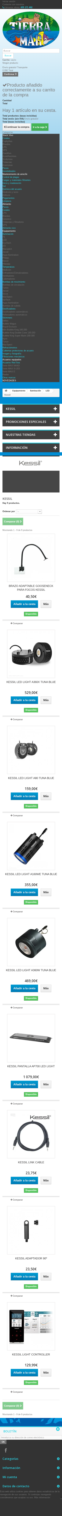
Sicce (5, 294)
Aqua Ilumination (10, 255)
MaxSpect (7, 297)
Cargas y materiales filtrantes (16, 180)
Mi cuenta (9, 1477)
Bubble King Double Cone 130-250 (18, 332)
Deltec (5, 320)
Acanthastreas (9, 156)
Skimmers (7, 317)
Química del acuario (12, 189)
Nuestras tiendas (20, 435)
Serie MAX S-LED (11, 368)
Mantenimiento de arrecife (14, 174)
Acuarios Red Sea (11, 362)
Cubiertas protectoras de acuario (18, 350)
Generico (6, 219)
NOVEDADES (9, 380)
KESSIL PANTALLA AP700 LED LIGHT (31, 1066)
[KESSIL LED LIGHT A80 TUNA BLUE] (31, 750)
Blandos (6, 144)
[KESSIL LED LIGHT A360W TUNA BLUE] (31, 942)
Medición (6, 270)
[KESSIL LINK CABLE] (31, 1134)
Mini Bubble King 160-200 (14, 329)
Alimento (6, 204)
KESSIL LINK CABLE (31, 1162)
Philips (5, 258)
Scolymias (7, 159)
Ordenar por (8, 511)
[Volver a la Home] (6, 391)
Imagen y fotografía (11, 353)
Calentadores (8, 279)
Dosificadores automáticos (15, 311)
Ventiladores (8, 276)
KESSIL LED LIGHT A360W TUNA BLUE (31, 970)
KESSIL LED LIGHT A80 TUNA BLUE (31, 778)
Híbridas (6, 264)
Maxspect (7, 249)
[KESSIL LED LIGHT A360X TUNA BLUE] (31, 653)
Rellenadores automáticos (14, 314)
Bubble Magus (9, 323)
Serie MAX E (8, 371)
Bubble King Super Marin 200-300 (18, 335)
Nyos (4, 338)
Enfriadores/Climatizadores (15, 273)
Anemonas (7, 165)
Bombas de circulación (13, 285)
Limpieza (6, 201)
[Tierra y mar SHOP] (31, 30)
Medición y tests (10, 192)
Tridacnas (7, 162)
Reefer (5, 374)
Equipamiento (9, 231)
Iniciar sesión (8, 1)
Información (17, 448)
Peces (5, 168)
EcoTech (6, 243)
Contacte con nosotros (13, 4)
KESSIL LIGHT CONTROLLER (31, 1354)
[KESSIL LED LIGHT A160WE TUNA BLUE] (31, 846)
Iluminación (7, 234)
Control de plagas (10, 177)
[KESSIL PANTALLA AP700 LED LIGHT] (31, 1038)
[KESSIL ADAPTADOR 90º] (31, 1230)
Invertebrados (9, 171)
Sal (4, 186)
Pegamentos (8, 198)
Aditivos (6, 195)
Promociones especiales (26, 422)
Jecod (5, 252)
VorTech (6, 300)
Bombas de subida (11, 305)
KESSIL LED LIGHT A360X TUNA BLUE (31, 682)
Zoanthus (6, 153)
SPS (4, 150)
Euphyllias (7, 141)
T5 (3, 237)
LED (4, 240)
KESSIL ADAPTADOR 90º (31, 1258)
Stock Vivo (7, 135)
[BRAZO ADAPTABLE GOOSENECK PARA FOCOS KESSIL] (31, 557)
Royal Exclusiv (9, 326)
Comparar (18, 623)
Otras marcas (9, 377)
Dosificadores (9, 308)
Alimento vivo (9, 228)
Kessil (5, 261)
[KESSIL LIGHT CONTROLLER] (31, 1326)
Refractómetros (9, 347)
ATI (4, 246)
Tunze (5, 288)
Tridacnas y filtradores (13, 222)
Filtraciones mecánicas (13, 356)
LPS (4, 147)
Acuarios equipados (11, 359)
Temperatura (8, 267)
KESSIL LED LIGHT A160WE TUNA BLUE (31, 874)
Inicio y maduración (11, 183)
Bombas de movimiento (13, 282)
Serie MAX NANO (11, 365)
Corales (6, 138)
